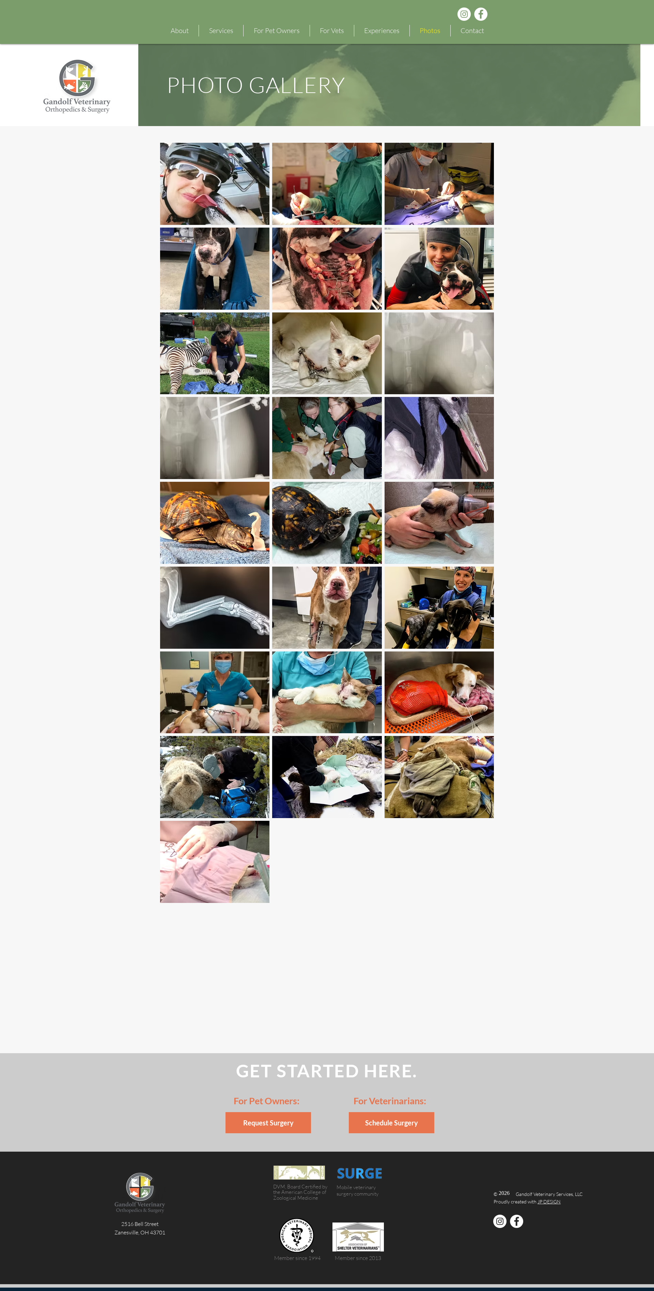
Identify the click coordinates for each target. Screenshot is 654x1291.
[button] (277, 30)
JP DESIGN (549, 1201)
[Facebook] (480, 14)
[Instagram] (464, 14)
